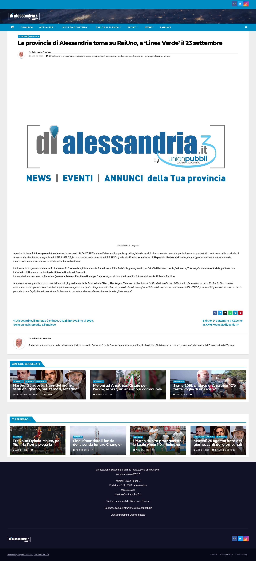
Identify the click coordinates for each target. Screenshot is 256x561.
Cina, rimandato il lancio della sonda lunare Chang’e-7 (97, 444)
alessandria (68, 56)
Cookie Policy (241, 555)
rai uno (167, 56)
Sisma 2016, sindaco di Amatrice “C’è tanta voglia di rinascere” (204, 387)
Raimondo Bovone (41, 52)
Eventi (149, 27)
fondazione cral (125, 56)
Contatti (214, 555)
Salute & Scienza (107, 27)
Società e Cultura (75, 27)
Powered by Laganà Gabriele (20, 555)
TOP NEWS (17, 437)
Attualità (46, 27)
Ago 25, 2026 (22, 450)
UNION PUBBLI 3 (41, 555)
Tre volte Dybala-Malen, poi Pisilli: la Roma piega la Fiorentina (36, 444)
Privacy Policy (226, 555)
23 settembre (55, 56)
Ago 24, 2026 (82, 450)
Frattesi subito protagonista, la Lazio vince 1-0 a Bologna (157, 443)
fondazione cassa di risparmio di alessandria (95, 56)
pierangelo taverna (153, 56)
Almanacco (18, 381)
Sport (132, 27)
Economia (23, 36)
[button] (246, 27)
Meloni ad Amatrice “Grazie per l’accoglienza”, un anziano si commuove (127, 387)
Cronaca (27, 27)
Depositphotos (137, 515)
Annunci (165, 27)
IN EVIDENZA (34, 36)
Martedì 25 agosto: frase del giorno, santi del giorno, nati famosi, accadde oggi (45, 389)
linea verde (138, 56)
